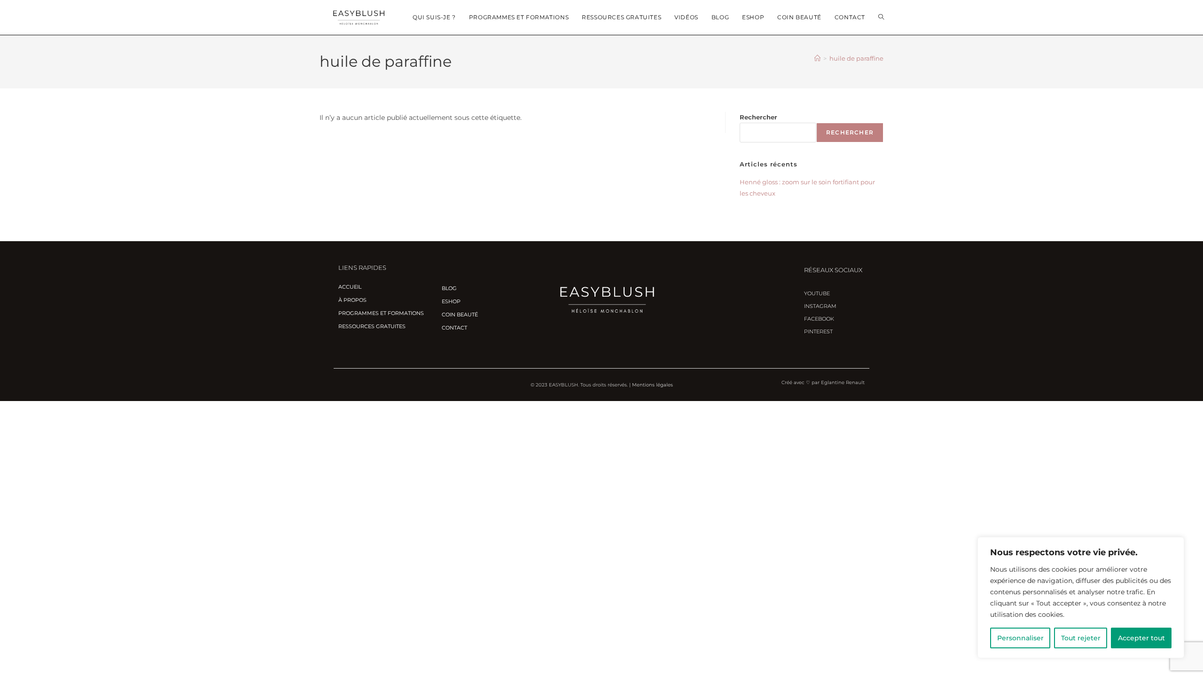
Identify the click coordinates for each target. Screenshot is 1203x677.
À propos (352, 300)
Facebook (819, 318)
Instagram (820, 306)
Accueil (349, 286)
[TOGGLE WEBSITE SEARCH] (881, 17)
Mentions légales (652, 385)
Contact (454, 327)
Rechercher (758, 117)
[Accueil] (817, 58)
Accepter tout (1141, 638)
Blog (449, 288)
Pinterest (818, 331)
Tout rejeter (1081, 638)
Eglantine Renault (843, 382)
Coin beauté (460, 314)
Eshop (451, 301)
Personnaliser (1020, 638)
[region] (1080, 597)
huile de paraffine (856, 58)
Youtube (817, 293)
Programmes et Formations (381, 313)
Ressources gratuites (372, 326)
